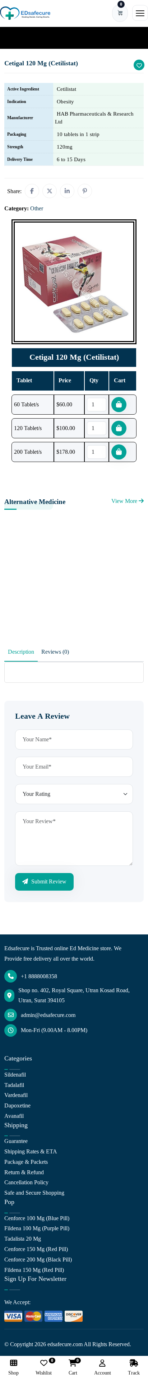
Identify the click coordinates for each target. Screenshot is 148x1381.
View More (125, 501)
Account (102, 1373)
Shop (13, 1373)
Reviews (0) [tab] (55, 652)
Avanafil (14, 1116)
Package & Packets (26, 1162)
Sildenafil (15, 1075)
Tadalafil (14, 1085)
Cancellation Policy (26, 1182)
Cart (73, 1367)
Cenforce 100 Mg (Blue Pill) (36, 1218)
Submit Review (48, 881)
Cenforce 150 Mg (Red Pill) (36, 1249)
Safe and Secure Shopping (34, 1193)
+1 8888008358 (39, 976)
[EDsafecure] (25, 13)
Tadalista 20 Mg (22, 1239)
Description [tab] (21, 652)
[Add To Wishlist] (139, 65)
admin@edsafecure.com (48, 1015)
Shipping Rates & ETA (30, 1151)
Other (36, 37)
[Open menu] (140, 13)
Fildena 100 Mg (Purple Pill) (36, 1228)
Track (134, 1373)
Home (16, 37)
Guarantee (16, 1141)
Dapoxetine (17, 1105)
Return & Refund (24, 1172)
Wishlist (44, 1367)
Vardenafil (16, 1095)
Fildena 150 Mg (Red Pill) (34, 1270)
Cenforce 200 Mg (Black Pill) (38, 1259)
